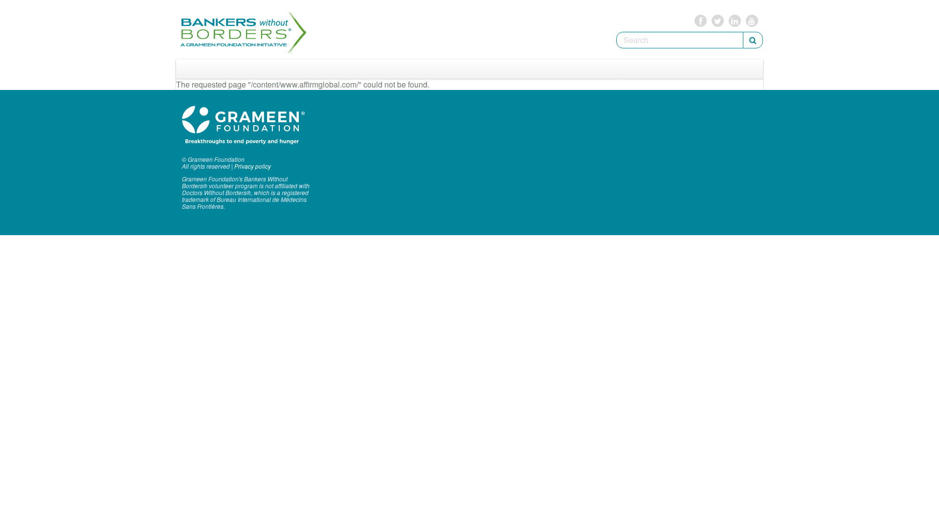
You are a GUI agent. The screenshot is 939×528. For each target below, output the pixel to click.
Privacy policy (252, 166)
